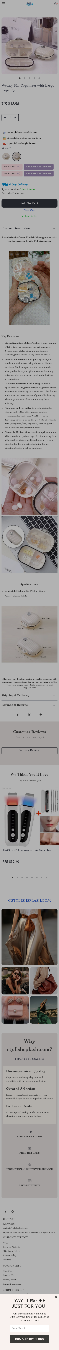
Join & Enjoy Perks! (30, 1339)
